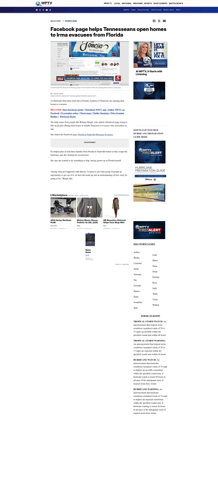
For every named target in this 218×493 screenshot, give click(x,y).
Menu (107, 3)
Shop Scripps (160, 3)
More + (178, 10)
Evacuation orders (69, 113)
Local (117, 3)
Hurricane (71, 21)
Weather (137, 3)
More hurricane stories (72, 109)
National (126, 3)
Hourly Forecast (143, 10)
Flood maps (85, 113)
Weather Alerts (169, 10)
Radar (133, 10)
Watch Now (175, 3)
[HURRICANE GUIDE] (150, 230)
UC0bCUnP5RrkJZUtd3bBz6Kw (47, 10)
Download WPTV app (95, 109)
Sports (148, 3)
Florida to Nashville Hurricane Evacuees (95, 134)
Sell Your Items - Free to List (78, 195)
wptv (40, 10)
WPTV (43, 10)
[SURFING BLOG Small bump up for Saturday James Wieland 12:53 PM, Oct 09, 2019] (150, 201)
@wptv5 (50, 10)
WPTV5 (37, 10)
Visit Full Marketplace (121, 195)
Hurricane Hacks (68, 116)
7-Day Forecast (156, 10)
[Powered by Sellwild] (125, 264)
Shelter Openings (101, 113)
